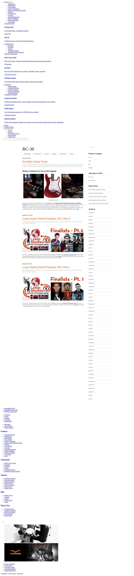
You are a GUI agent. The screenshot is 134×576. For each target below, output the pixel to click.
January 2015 (91, 300)
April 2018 (91, 219)
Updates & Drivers (13, 88)
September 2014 (92, 311)
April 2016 (91, 276)
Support (7, 85)
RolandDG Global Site (11, 410)
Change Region (8, 427)
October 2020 (91, 212)
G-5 (57, 164)
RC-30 (51, 166)
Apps (5, 456)
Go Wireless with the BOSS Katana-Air (96, 193)
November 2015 (91, 286)
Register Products (9, 481)
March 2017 (91, 254)
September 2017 (92, 240)
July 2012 (90, 395)
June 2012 (90, 398)
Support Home (12, 86)
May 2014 (90, 325)
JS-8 (31, 166)
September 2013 (92, 349)
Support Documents (14, 91)
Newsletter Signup (13, 50)
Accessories (11, 22)
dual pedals (52, 164)
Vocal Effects (12, 14)
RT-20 (55, 166)
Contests (47, 153)
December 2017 (91, 233)
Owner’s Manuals (13, 89)
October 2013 (91, 346)
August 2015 (91, 290)
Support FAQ (8, 486)
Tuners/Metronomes (14, 17)
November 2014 (91, 304)
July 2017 (90, 247)
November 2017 (91, 237)
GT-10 (75, 164)
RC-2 (54, 221)
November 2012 (91, 381)
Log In (10, 130)
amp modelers (44, 164)
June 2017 (90, 251)
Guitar (90, 157)
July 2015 (90, 293)
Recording (90, 167)
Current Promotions (10, 510)
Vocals (90, 160)
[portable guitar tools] (53, 198)
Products (4, 431)
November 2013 (91, 342)
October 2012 (91, 384)
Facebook (11, 46)
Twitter (10, 49)
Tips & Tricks (63, 153)
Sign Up (10, 132)
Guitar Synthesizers (13, 9)
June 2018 (90, 216)
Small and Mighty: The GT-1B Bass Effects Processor (98, 203)
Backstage (7, 424)
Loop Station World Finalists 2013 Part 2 (46, 218)
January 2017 (91, 258)
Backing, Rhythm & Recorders (17, 10)
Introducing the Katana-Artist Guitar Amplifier (97, 200)
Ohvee (26, 164)
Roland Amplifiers (13, 20)
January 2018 (91, 230)
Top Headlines (27, 153)
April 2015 (91, 297)
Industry (54, 153)
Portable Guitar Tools (34, 161)
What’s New (9, 127)
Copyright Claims (9, 567)
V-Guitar (60, 166)
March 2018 (91, 223)
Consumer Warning (10, 569)
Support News (8, 488)
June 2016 (90, 272)
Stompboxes (11, 4)
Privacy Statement (9, 564)
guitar (24, 166)
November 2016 (91, 265)
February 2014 (91, 335)
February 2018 (91, 226)
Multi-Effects (12, 5)
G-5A (61, 164)
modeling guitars (43, 166)
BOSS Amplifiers (13, 18)
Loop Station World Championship (68, 254)
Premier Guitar (49, 203)
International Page (9, 408)
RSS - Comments (92, 180)
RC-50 (24, 223)
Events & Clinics (9, 509)
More (78, 209)
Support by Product (10, 478)
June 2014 (90, 321)
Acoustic (10, 15)
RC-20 (59, 221)
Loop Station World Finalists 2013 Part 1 (46, 267)
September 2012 (92, 388)
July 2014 (90, 318)
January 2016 (91, 279)
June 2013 (90, 360)
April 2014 (91, 328)
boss (39, 221)
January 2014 (91, 339)
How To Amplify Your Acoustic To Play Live (97, 189)
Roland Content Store (10, 411)
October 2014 (91, 307)
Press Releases (8, 514)
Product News (37, 153)
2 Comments (32, 271)
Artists (71, 153)
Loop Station (11, 7)
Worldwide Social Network (16, 52)
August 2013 (91, 353)
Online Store (11, 137)
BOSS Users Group (10, 463)
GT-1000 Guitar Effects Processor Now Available (97, 196)
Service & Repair (9, 485)
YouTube (10, 47)
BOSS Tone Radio (9, 512)
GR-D (65, 164)
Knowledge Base (13, 93)
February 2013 (91, 374)
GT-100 (79, 164)
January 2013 (91, 377)
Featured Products (9, 435)
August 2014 (91, 314)
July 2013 (90, 356)
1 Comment (32, 223)
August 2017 (91, 244)
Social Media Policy (10, 570)
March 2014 (91, 332)
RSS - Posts (91, 176)
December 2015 (91, 283)
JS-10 (28, 166)
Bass (89, 164)
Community (9, 44)
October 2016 (91, 268)
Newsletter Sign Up (13, 133)
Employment (8, 515)
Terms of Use (8, 565)
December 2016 (91, 261)
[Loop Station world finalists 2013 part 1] (52, 300)
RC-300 (79, 221)
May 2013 (90, 363)
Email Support (8, 483)
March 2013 (91, 370)
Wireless (10, 12)
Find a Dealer (12, 135)
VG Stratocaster (68, 166)
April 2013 (91, 367)
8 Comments (78, 166)
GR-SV (70, 164)
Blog (6, 125)
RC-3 (69, 221)
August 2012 (91, 391)
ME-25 (36, 166)
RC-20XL (64, 221)
